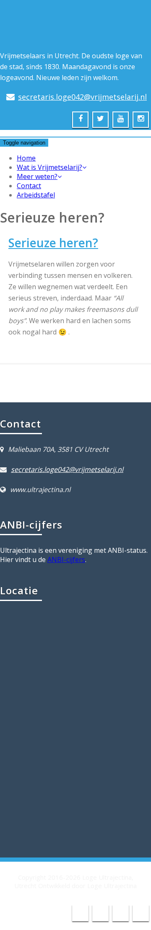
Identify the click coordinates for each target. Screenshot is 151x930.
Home (26, 158)
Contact (29, 185)
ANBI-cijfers (66, 559)
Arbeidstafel (36, 194)
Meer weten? (37, 176)
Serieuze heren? (53, 243)
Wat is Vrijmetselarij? (49, 167)
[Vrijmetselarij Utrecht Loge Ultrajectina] (29, 34)
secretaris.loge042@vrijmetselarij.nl (82, 97)
